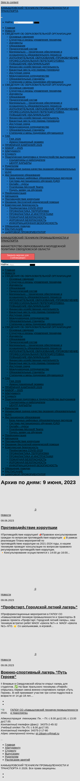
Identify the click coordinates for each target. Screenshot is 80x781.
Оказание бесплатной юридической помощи (32, 202)
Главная (10, 27)
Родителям (11, 165)
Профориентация (15, 193)
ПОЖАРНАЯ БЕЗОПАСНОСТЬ (27, 217)
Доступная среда (19, 72)
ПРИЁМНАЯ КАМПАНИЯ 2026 (23, 144)
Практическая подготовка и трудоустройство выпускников (40, 156)
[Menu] (1, 17)
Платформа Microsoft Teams (26, 187)
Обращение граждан (17, 226)
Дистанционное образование (22, 174)
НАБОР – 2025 (14, 147)
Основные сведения (21, 36)
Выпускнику (12, 753)
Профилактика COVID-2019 (26, 208)
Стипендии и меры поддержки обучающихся (36, 81)
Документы (16, 42)
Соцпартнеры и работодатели (27, 159)
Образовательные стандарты (27, 78)
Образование (17, 45)
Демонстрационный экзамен (26, 141)
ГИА (7, 135)
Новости (10, 30)
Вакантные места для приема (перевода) (34, 69)
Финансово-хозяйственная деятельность (34, 66)
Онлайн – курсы (19, 184)
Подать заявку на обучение (25, 190)
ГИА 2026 (15, 138)
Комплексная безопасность (21, 205)
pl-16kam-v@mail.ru (47, 733)
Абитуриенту (13, 150)
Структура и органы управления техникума (35, 39)
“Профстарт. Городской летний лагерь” (39, 607)
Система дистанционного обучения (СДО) (34, 180)
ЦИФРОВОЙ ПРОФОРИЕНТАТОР (25, 232)
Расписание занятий (17, 759)
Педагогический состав (23, 48)
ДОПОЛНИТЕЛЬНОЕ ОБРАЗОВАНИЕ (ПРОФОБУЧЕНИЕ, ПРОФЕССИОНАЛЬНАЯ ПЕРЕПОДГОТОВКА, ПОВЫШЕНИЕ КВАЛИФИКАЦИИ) (44, 60)
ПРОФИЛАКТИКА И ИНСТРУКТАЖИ (31, 214)
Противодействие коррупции (22, 199)
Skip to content (9, 2)
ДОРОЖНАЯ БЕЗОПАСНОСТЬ (27, 220)
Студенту (10, 153)
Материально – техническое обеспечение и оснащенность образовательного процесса (35, 53)
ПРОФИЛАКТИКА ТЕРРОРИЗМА (29, 211)
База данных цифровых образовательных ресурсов (40, 177)
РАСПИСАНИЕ (14, 229)
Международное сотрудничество (29, 75)
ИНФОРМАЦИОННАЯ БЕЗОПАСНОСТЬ (33, 223)
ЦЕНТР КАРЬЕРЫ (20, 162)
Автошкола (11, 196)
